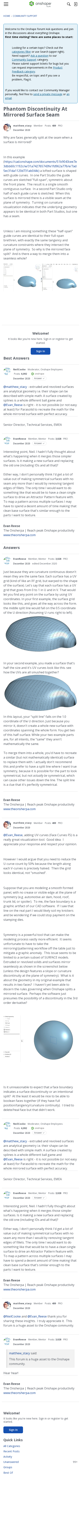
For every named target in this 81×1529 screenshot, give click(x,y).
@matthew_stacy (15, 387)
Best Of (8, 1472)
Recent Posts (11, 1451)
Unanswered (40, 1462)
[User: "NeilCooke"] (7, 371)
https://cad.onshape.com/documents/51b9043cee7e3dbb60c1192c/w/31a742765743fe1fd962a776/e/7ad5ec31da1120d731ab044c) (40, 166)
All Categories (11, 1446)
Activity (7, 1456)
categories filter (21, 51)
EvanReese (19, 438)
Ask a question (39, 55)
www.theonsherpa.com (19, 535)
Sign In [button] (40, 351)
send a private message (47, 94)
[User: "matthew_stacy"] (7, 127)
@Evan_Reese (13, 405)
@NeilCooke (12, 1316)
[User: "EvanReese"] (7, 440)
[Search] (68, 4)
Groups (7, 1467)
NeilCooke (19, 369)
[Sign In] (75, 4)
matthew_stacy (22, 125)
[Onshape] (40, 4)
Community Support (24, 59)
